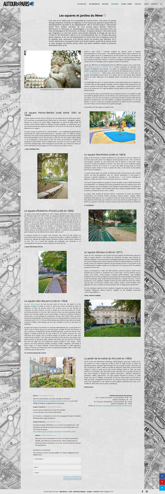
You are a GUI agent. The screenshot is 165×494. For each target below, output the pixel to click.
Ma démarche (94, 4)
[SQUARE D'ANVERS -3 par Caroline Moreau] (52, 292)
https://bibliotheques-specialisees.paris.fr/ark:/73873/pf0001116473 (54, 432)
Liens (70, 491)
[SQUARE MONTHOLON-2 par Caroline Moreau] (52, 198)
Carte (146, 4)
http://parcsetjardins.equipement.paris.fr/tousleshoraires (114, 406)
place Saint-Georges (33, 304)
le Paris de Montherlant (92, 73)
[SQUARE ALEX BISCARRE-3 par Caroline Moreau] (112, 337)
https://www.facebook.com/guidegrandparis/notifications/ (52, 401)
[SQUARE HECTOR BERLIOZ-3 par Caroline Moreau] (112, 141)
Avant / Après (126, 4)
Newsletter (63, 491)
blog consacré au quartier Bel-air (102, 67)
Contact (154, 4)
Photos (138, 4)
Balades (105, 4)
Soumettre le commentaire (72, 478)
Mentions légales (79, 491)
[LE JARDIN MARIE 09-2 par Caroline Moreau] (52, 387)
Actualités (81, 4)
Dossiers (114, 4)
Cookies (89, 491)
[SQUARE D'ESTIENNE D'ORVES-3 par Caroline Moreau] (112, 241)
